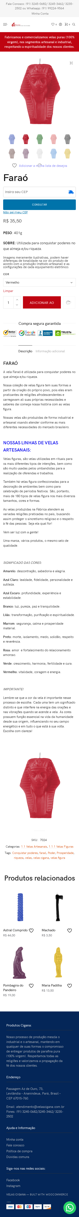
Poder (51, 853)
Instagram (13, 1186)
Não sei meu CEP (15, 212)
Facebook (13, 1180)
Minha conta (14, 1139)
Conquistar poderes (25, 853)
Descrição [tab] (25, 351)
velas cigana (41, 858)
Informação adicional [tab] (50, 351)
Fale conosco (15, 1145)
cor (6, 274)
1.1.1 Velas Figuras (61, 846)
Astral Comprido (15, 929)
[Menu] (5, 24)
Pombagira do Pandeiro (13, 987)
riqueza (18, 858)
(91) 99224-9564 (53, 8)
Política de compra (19, 1151)
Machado (48, 929)
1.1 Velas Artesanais (34, 846)
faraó (42, 853)
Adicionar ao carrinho (42, 304)
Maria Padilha (52, 985)
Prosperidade (65, 853)
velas (28, 858)
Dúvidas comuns (17, 1157)
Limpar (8, 291)
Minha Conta (40, 13)
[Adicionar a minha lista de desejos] (32, 930)
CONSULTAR (39, 204)
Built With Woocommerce (49, 1194)
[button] (69, 1207)
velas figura (58, 858)
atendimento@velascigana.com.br (40, 1106)
